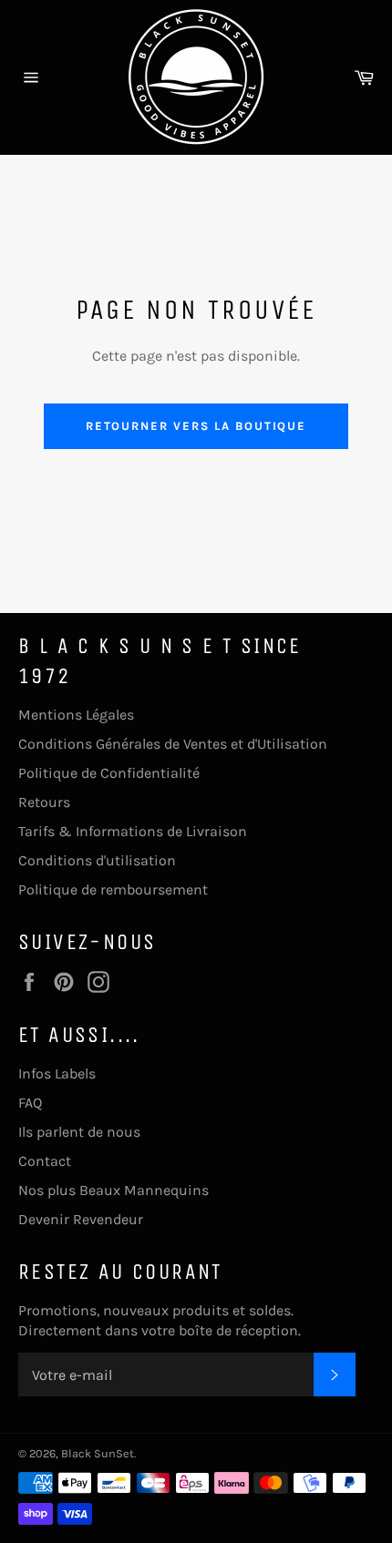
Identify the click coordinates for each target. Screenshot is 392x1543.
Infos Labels (57, 1073)
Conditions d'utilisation (97, 860)
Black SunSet (97, 1453)
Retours (44, 802)
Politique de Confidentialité (109, 773)
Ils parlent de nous (79, 1131)
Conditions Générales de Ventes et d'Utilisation (172, 743)
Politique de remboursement (113, 889)
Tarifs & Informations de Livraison (132, 831)
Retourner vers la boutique (196, 426)
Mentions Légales (76, 714)
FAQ (30, 1102)
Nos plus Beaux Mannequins (113, 1190)
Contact (44, 1161)
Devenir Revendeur (80, 1219)
